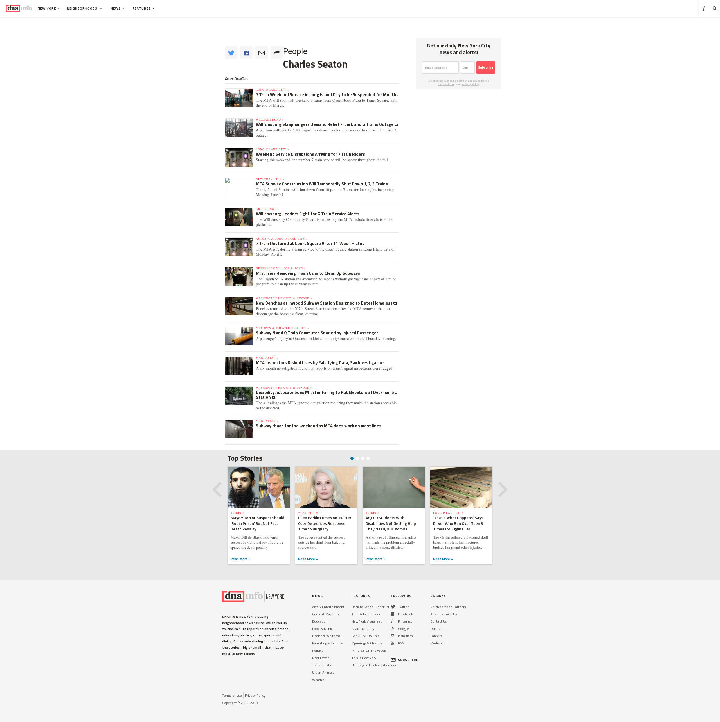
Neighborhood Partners (448, 606)
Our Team (438, 628)
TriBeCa (238, 512)
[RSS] (392, 643)
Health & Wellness (326, 636)
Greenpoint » (267, 209)
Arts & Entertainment (328, 606)
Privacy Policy (471, 84)
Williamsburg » (270, 119)
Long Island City (448, 512)
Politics (317, 650)
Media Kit (437, 643)
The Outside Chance (367, 614)
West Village (309, 512)
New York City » (270, 179)
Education (320, 621)
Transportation (323, 665)
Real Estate (320, 657)
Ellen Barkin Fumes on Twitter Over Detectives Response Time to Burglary (325, 523)
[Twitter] (393, 606)
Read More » (240, 559)
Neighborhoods (82, 8)
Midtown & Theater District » (282, 328)
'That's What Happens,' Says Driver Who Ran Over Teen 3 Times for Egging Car (458, 523)
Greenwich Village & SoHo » (281, 268)
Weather (318, 679)
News (116, 8)
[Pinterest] (392, 621)
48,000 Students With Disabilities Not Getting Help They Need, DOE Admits (391, 523)
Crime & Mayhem (325, 614)
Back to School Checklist (370, 606)
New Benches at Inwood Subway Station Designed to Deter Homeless (324, 303)
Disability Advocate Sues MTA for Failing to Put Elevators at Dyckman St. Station (326, 394)
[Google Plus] (392, 628)
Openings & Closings (367, 643)
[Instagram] (392, 636)
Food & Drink (322, 628)
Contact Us (438, 621)
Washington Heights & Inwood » (284, 298)
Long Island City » (272, 90)
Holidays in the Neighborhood (374, 665)
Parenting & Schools (327, 643)
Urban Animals (323, 672)
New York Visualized (367, 621)
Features (142, 8)
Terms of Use (446, 84)
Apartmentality (363, 628)
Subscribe (485, 67)
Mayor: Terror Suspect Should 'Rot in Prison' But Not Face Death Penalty (257, 523)
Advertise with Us (443, 614)
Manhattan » (267, 358)
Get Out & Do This (365, 636)
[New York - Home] (19, 8)
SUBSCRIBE (408, 659)
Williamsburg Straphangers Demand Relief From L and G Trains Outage (325, 124)
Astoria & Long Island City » (282, 238)
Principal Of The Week (369, 650)
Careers (436, 636)
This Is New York (364, 657)
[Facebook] (392, 614)
